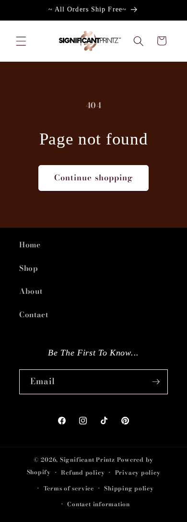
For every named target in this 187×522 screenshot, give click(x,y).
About (30, 291)
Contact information (98, 504)
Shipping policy (129, 488)
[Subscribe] (155, 381)
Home (30, 244)
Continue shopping (93, 177)
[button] (21, 40)
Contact (33, 314)
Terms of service (69, 488)
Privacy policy (138, 472)
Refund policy (83, 472)
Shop (28, 268)
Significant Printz (87, 459)
